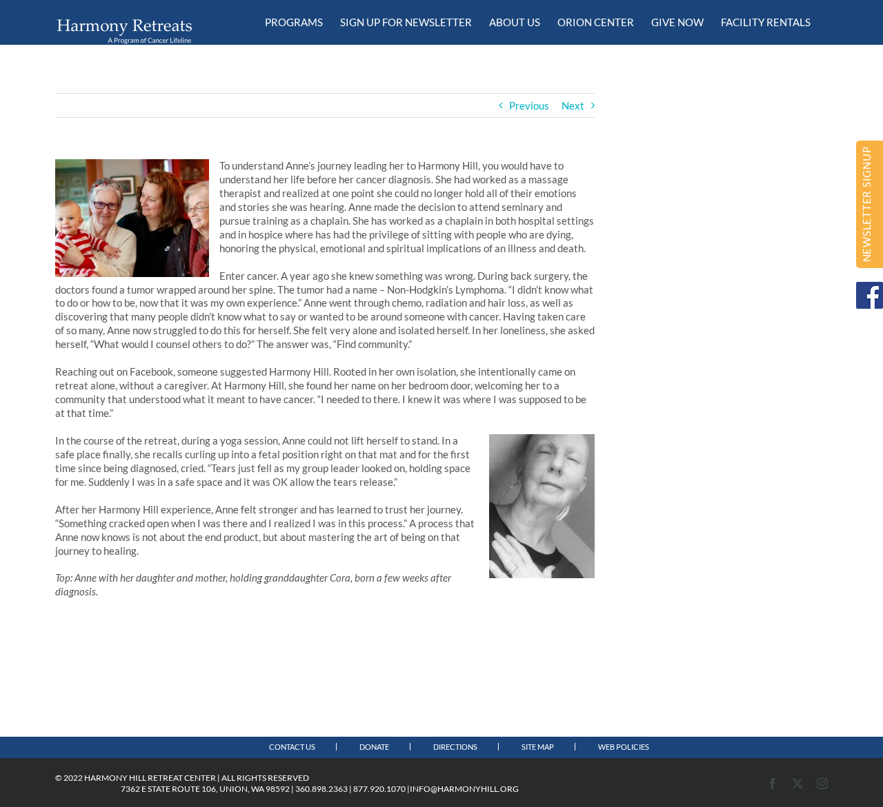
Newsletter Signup (866, 205)
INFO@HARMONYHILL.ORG (464, 789)
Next (573, 105)
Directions (455, 746)
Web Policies (623, 746)
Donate (374, 746)
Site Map (538, 746)
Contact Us (292, 746)
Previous (529, 105)
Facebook (869, 295)
